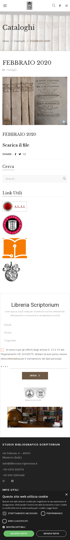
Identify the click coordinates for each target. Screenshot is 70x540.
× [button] (66, 494)
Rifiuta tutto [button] (51, 533)
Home (5, 41)
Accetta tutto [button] (19, 533)
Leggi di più (52, 508)
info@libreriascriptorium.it (19, 463)
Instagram (67, 6)
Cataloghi (19, 41)
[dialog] (35, 515)
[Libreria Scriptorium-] (29, 5)
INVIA (33, 375)
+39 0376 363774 (13, 469)
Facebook (60, 6)
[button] (35, 527)
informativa (13, 359)
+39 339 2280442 (13, 475)
